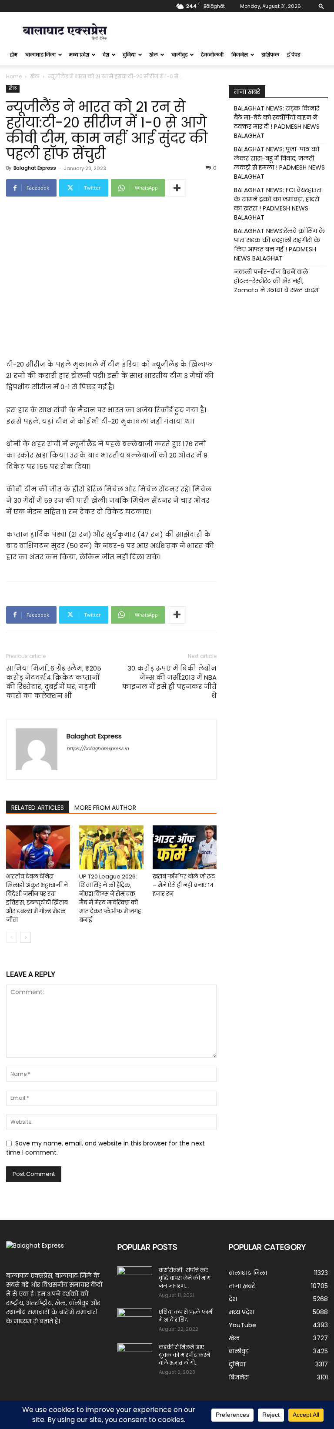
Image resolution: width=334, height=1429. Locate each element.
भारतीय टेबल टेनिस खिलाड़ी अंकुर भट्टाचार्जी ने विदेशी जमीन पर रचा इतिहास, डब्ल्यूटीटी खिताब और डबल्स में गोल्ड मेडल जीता (37, 898)
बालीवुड (179, 54)
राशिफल (270, 54)
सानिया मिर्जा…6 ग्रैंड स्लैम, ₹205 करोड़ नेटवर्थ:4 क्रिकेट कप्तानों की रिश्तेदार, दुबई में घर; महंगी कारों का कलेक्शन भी (53, 682)
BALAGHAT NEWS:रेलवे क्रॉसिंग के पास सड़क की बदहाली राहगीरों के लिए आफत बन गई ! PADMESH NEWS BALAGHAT (279, 245)
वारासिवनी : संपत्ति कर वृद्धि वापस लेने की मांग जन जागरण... (184, 1277)
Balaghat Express (34, 167)
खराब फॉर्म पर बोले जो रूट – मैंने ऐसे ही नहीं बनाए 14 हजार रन (184, 885)
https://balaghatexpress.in (98, 748)
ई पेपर (293, 54)
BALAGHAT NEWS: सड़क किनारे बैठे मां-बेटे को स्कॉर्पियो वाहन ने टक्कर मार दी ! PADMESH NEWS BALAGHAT (277, 122)
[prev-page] (11, 937)
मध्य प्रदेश (79, 54)
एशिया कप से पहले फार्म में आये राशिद (185, 1315)
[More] (177, 188)
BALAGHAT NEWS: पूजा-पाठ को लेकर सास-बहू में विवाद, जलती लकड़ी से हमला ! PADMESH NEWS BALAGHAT (279, 163)
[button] (321, 6)
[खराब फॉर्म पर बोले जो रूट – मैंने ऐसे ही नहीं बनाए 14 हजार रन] (185, 847)
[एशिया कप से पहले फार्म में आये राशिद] (134, 1320)
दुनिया (129, 54)
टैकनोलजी (212, 54)
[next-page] (25, 937)
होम (13, 54)
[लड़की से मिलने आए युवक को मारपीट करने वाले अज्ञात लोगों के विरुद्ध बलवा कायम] (134, 1355)
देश (106, 54)
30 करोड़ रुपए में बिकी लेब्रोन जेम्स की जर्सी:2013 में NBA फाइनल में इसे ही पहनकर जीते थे (169, 682)
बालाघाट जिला (40, 54)
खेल (153, 54)
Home (14, 76)
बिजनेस (239, 54)
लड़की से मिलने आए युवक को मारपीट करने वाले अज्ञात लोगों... (184, 1354)
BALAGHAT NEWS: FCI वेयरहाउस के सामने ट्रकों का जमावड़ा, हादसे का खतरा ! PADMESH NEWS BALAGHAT (277, 204)
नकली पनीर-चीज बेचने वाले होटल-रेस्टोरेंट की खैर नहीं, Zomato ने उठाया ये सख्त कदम (276, 280)
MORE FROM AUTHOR (105, 807)
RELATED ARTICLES (37, 807)
